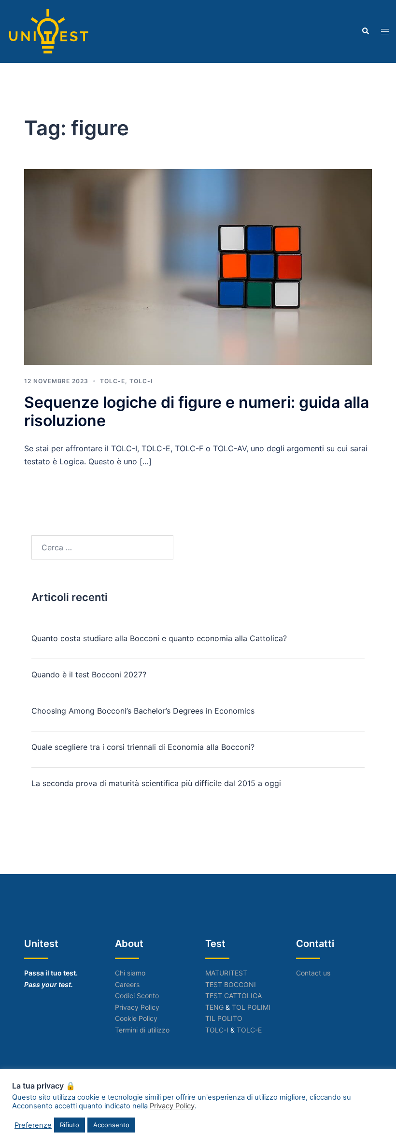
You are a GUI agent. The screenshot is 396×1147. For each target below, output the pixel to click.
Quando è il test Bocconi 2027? (88, 674)
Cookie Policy (136, 1018)
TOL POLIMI (251, 1007)
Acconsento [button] (111, 1125)
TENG (214, 1007)
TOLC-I (141, 381)
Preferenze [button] (33, 1125)
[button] (365, 31)
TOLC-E (112, 381)
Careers (127, 984)
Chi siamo (130, 973)
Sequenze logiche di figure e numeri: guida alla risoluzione (196, 411)
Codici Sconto (137, 995)
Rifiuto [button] (69, 1125)
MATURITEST (226, 973)
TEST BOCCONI (230, 984)
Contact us (313, 973)
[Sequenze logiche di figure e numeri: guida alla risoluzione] (198, 266)
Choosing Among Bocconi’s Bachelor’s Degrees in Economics (143, 711)
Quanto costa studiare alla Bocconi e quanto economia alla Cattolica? (159, 638)
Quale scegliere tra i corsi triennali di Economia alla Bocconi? (143, 747)
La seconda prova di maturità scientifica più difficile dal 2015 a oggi (156, 783)
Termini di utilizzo (142, 1030)
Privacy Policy (137, 1007)
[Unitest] (48, 30)
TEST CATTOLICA (233, 995)
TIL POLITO (223, 1018)
